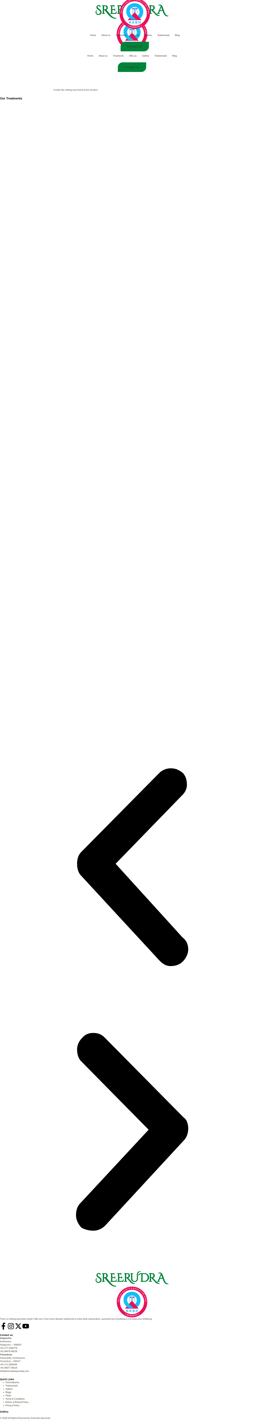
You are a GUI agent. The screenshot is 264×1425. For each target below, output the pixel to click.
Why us (133, 56)
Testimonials (161, 56)
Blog (174, 56)
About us (103, 56)
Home (90, 56)
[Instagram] (10, 1326)
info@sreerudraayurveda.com (14, 1371)
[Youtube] (25, 1326)
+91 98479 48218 (8, 1351)
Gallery (145, 56)
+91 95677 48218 (8, 1368)
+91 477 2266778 (8, 1348)
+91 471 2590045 (8, 1364)
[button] (132, 867)
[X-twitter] (18, 1326)
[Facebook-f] (3, 1326)
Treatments (118, 56)
